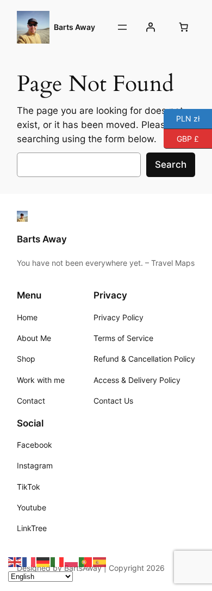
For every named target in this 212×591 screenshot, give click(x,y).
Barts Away (74, 27)
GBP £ (181, 137)
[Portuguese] (86, 561)
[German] (43, 561)
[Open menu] (122, 27)
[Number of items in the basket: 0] (183, 27)
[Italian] (58, 561)
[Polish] (72, 561)
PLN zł (181, 118)
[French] (29, 561)
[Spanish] (100, 561)
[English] (15, 561)
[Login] (150, 27)
